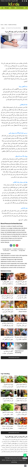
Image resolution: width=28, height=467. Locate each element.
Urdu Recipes (20, 8)
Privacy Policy (22, 460)
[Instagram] (24, 1)
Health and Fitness (18, 249)
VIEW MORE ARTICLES (13, 357)
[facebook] (22, 1)
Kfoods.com (20, 458)
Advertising (14, 462)
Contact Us (14, 460)
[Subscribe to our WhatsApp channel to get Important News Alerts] (25, 455)
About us (8, 460)
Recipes (7, 8)
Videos (13, 8)
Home (3, 460)
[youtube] (26, 1)
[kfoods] (14, 4)
